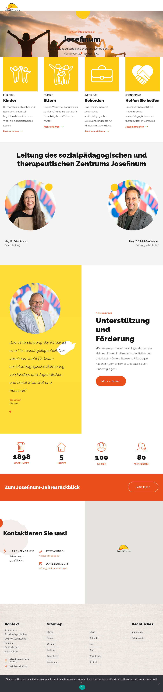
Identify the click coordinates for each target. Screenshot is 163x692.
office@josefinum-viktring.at (53, 568)
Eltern (92, 632)
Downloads (94, 656)
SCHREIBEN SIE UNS (57, 564)
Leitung (51, 650)
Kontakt (93, 662)
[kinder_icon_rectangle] (20, 74)
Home (50, 632)
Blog (91, 650)
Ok (82, 687)
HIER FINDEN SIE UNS (22, 551)
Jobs (91, 644)
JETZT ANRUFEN (55, 551)
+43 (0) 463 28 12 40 (49, 555)
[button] (124, 548)
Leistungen (52, 662)
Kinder (50, 638)
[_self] (4, 551)
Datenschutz (138, 638)
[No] (159, 683)
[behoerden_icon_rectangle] (102, 74)
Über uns (51, 644)
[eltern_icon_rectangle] (61, 74)
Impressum (137, 632)
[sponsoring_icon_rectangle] (142, 74)
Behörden (94, 638)
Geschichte (52, 656)
